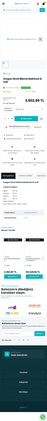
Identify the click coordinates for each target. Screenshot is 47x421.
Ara (42, 10)
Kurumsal (23, 372)
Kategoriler (23, 382)
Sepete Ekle (27, 119)
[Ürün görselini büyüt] (40, 39)
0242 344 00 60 (19, 355)
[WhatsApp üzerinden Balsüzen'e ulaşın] (43, 417)
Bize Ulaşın (23, 392)
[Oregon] (9, 74)
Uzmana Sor (37, 127)
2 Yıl (26, 218)
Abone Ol (39, 333)
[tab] (8, 176)
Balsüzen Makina (31, 213)
